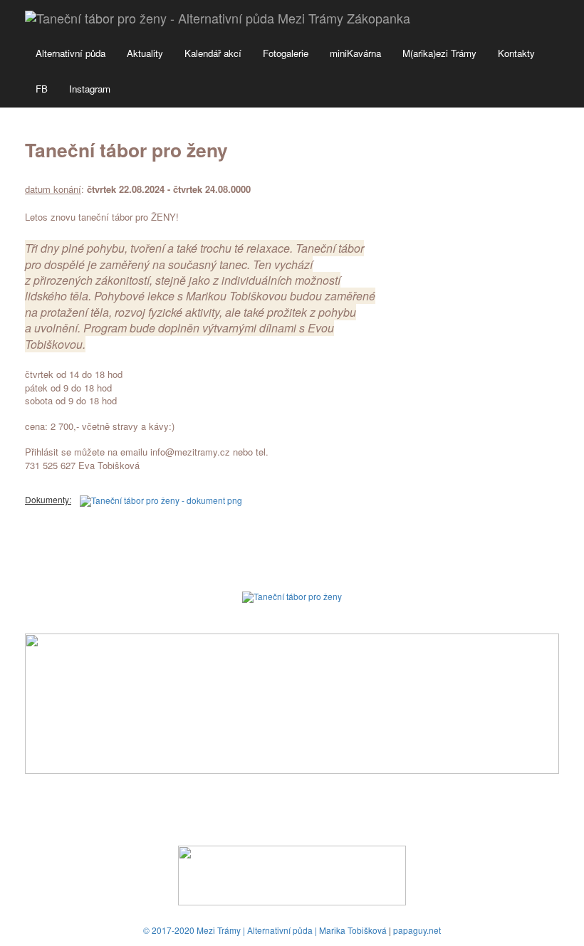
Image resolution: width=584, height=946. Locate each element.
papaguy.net (417, 930)
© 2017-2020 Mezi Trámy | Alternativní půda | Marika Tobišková (265, 930)
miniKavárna (355, 53)
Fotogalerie (285, 53)
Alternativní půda (70, 53)
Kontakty (516, 53)
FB (42, 88)
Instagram (89, 88)
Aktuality (145, 53)
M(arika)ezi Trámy (439, 53)
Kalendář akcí (212, 53)
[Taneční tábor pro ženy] (292, 595)
